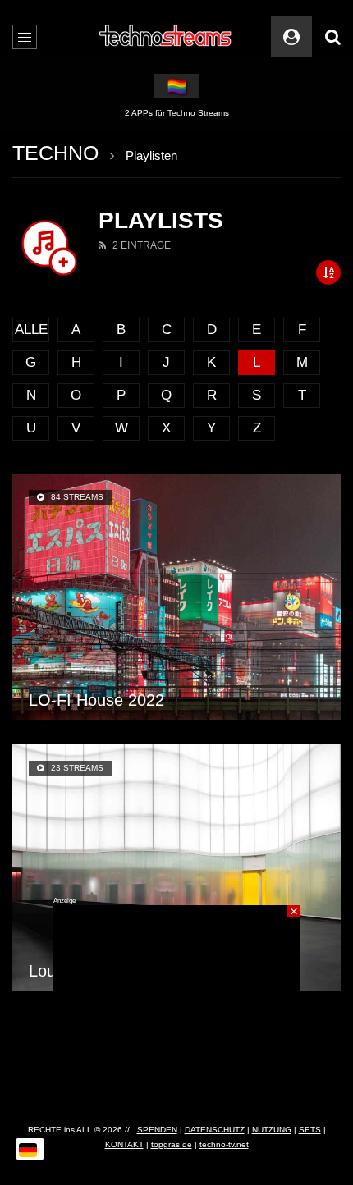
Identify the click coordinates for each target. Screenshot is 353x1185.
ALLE (31, 329)
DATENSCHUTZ (215, 1129)
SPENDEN (157, 1129)
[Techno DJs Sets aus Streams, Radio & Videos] (166, 37)
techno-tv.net (224, 1144)
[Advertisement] (176, 1007)
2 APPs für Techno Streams (177, 112)
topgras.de (171, 1144)
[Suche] (332, 36)
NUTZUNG (271, 1129)
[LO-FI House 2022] (176, 597)
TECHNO (55, 152)
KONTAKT (124, 1144)
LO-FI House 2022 (96, 700)
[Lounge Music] (176, 867)
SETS (310, 1129)
